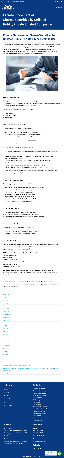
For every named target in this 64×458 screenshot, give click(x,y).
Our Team (7, 395)
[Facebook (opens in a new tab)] (58, 2)
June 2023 (5, 354)
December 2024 (6, 345)
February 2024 (6, 348)
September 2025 (7, 320)
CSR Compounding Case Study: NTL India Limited (14, 373)
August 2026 (6, 294)
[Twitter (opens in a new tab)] (56, 2)
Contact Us (7, 399)
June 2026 (5, 300)
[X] (34, 449)
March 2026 (5, 306)
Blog (5, 402)
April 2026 (5, 303)
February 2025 (6, 340)
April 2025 (5, 334)
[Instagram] (38, 449)
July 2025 (5, 325)
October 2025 (6, 317)
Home (6, 389)
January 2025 (6, 342)
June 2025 (5, 328)
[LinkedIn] (40, 449)
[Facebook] (36, 449)
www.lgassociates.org (9, 284)
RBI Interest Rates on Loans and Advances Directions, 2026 (16, 365)
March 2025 (5, 337)
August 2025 (6, 323)
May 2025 (5, 331)
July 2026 (5, 297)
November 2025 (6, 314)
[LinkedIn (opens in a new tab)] (61, 2)
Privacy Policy (8, 405)
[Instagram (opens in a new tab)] (59, 2)
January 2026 (6, 311)
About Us (6, 392)
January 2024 (6, 351)
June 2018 (5, 357)
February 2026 (6, 308)
